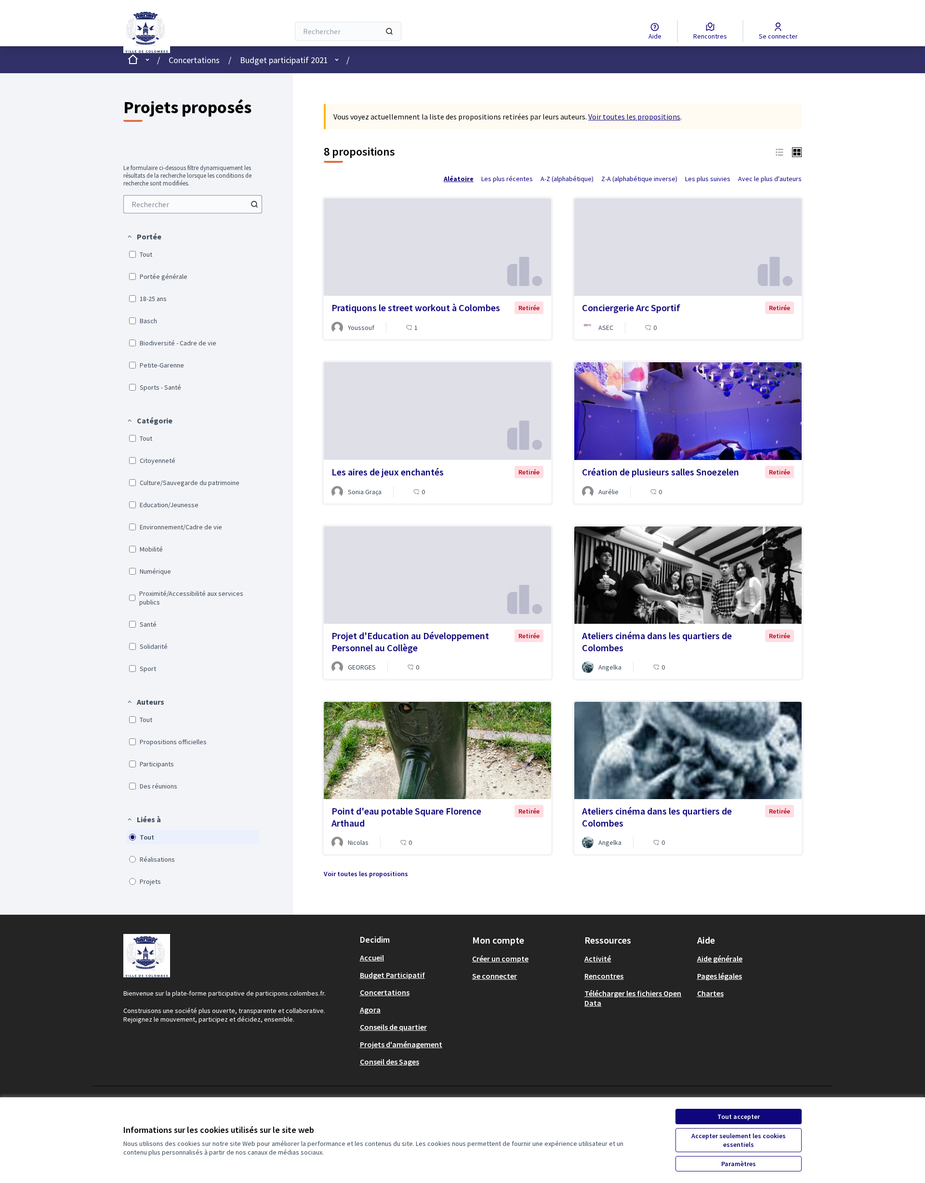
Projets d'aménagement (401, 1044)
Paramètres (738, 1163)
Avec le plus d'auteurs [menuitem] (770, 178)
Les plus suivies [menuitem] (707, 178)
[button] (143, 236)
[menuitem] (192, 204)
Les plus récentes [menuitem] (507, 178)
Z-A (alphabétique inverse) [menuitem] (639, 178)
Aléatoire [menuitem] (459, 178)
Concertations (194, 60)
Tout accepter (738, 1116)
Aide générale (719, 958)
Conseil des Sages (389, 1061)
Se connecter (494, 976)
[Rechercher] (389, 31)
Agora (370, 1009)
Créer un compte (500, 958)
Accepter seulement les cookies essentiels (738, 1140)
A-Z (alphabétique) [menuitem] (567, 178)
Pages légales (719, 976)
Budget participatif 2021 (284, 60)
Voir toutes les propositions (634, 116)
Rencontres (603, 976)
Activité (597, 958)
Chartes (710, 993)
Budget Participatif (392, 975)
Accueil (372, 957)
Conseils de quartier (393, 1027)
